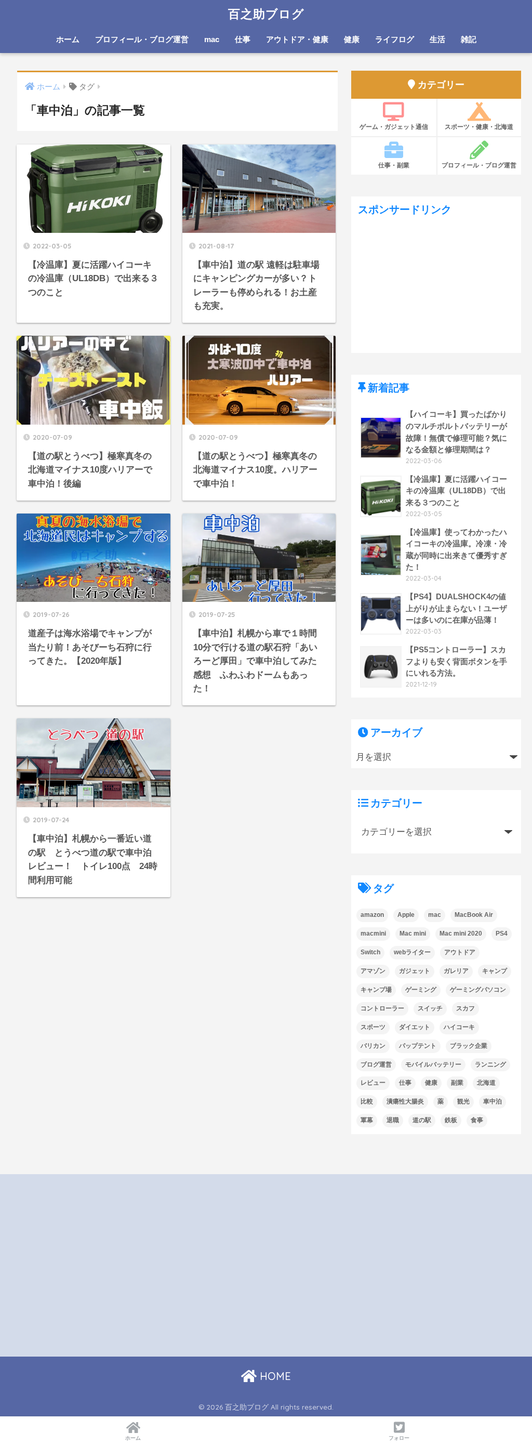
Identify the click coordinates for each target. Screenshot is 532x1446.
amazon (372, 914)
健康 (352, 39)
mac (211, 39)
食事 (477, 1120)
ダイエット (414, 1027)
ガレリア (456, 971)
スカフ (465, 1008)
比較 (367, 1101)
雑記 (468, 39)
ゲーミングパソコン (478, 989)
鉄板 (451, 1120)
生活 (437, 39)
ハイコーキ (459, 1027)
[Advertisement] (436, 288)
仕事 (242, 39)
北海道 (486, 1082)
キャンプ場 (376, 989)
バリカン (373, 1045)
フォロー (399, 1438)
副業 (457, 1082)
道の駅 (422, 1120)
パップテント (417, 1045)
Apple (406, 914)
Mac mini (413, 933)
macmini (373, 933)
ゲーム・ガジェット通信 (394, 126)
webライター (412, 952)
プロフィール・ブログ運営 (142, 39)
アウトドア (459, 952)
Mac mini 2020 (461, 933)
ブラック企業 (468, 1045)
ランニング (490, 1064)
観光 (463, 1101)
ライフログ (394, 39)
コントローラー (382, 1008)
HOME (274, 1376)
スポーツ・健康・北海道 (479, 126)
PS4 (502, 933)
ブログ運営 (376, 1064)
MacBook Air (474, 914)
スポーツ (373, 1027)
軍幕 (367, 1120)
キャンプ (494, 971)
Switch (370, 952)
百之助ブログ (266, 13)
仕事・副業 (393, 165)
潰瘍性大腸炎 (405, 1101)
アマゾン (373, 971)
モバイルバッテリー (433, 1064)
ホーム (67, 39)
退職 (393, 1120)
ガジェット (414, 971)
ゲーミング (420, 989)
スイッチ (430, 1008)
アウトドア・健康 (297, 39)
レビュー (373, 1082)
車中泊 (492, 1101)
